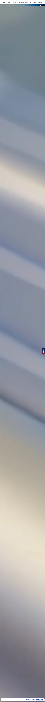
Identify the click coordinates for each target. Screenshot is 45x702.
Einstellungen (28, 699)
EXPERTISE (20, 2)
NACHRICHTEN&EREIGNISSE (33, 2)
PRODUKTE (9, 2)
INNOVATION (16, 2)
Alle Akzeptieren (39, 699)
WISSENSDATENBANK (25, 2)
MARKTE (13, 2)
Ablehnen (33, 699)
